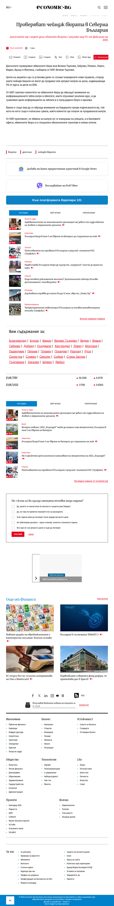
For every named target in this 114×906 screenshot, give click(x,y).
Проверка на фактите (30, 856)
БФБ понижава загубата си (55, 579)
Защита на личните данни (78, 852)
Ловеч (77, 346)
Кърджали (44, 346)
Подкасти (13, 809)
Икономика (13, 719)
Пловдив (61, 351)
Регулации (48, 747)
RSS (82, 695)
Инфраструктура (16, 732)
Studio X (66, 902)
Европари (13, 728)
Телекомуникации (52, 769)
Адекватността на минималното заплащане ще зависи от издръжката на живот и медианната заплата (64, 223)
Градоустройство (16, 784)
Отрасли (48, 728)
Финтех (47, 784)
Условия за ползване (76, 871)
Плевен (46, 351)
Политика (13, 765)
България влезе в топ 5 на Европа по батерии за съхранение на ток (61, 236)
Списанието (67, 813)
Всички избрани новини (92, 319)
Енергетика (14, 736)
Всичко (63, 799)
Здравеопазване (16, 780)
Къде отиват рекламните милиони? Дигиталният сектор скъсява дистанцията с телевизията (61, 280)
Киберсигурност (51, 776)
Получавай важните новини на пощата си (54, 703)
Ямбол (60, 362)
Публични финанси (56, 575)
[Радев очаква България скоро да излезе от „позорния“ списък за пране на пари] (15, 267)
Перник (32, 351)
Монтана (91, 346)
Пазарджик (16, 351)
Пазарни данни (68, 817)
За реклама (26, 852)
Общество (12, 759)
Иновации (48, 732)
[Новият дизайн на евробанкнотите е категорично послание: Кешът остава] (30, 617)
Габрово (14, 346)
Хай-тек (47, 780)
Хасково (33, 362)
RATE (11, 813)
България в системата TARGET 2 (79, 634)
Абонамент (25, 859)
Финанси (48, 740)
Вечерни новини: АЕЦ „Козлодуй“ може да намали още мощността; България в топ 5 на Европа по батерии (64, 429)
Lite (79, 759)
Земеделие (14, 744)
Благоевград (17, 340)
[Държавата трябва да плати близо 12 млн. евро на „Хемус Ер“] (15, 295)
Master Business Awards (19, 821)
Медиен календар (28, 883)
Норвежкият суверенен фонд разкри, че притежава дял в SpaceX (83, 677)
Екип (69, 856)
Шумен (47, 362)
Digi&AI (47, 765)
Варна (46, 340)
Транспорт (13, 740)
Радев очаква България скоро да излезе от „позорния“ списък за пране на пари (64, 266)
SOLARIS (12, 832)
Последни (23, 213)
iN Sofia (12, 824)
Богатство (84, 772)
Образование (14, 776)
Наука (82, 765)
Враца (96, 340)
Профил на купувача (30, 875)
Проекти (11, 799)
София (58, 356)
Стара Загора (75, 356)
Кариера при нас (28, 871)
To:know (65, 809)
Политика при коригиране (78, 863)
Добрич (29, 346)
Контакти (25, 863)
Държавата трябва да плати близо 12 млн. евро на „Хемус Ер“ (58, 293)
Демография (14, 772)
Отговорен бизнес (88, 732)
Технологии (49, 759)
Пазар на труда (15, 751)
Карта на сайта (73, 859)
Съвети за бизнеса (88, 724)
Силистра (15, 356)
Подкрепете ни (73, 875)
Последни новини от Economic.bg (91, 481)
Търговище (16, 362)
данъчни (27, 152)
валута (12, 152)
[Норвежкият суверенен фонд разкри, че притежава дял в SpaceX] (84, 659)
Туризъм (12, 747)
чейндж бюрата (47, 152)
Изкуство (84, 780)
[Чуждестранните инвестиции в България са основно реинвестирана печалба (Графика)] (15, 309)
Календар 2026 (15, 805)
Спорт (82, 784)
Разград (75, 351)
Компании (48, 724)
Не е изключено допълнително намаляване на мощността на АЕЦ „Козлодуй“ (64, 455)
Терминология (68, 805)
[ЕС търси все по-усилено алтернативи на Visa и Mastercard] (30, 659)
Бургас (34, 340)
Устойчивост (85, 719)
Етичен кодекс (27, 867)
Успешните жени (16, 828)
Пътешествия (86, 769)
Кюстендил (62, 346)
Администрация (16, 792)
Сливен (31, 356)
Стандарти (84, 728)
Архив (31, 534)
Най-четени (55, 213)
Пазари (47, 736)
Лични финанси (16, 769)
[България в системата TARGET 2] (84, 617)
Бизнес (46, 719)
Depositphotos (63, 904)
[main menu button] (105, 7)
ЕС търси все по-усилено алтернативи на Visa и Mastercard (29, 677)
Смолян (44, 356)
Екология (13, 788)
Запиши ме (84, 705)
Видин (84, 340)
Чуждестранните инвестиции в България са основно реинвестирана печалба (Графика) (62, 309)
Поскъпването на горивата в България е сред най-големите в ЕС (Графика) (60, 252)
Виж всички (102, 599)
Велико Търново (65, 340)
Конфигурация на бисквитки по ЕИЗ (36, 879)
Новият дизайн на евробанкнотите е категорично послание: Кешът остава (29, 636)
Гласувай (18, 534)
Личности (84, 776)
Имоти (47, 744)
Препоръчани (89, 213)
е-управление (50, 772)
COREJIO (12, 817)
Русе (87, 351)
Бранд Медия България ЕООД (79, 867)
